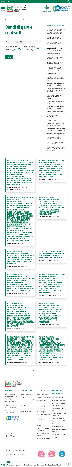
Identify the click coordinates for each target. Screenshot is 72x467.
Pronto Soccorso (41, 420)
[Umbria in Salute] (47, 8)
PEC (6, 450)
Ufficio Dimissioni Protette (42, 424)
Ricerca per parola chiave (15, 42)
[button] (19, 49)
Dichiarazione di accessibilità (14, 454)
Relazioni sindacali (26, 409)
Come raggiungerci (57, 397)
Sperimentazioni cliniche (44, 438)
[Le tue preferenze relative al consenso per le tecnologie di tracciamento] (68, 464)
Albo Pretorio (25, 406)
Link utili (54, 437)
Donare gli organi (41, 406)
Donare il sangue (41, 409)
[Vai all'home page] (16, 8)
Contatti (11, 450)
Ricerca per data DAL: (12, 46)
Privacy (17, 450)
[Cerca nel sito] (69, 1)
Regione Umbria (5, 1)
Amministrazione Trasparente (26, 396)
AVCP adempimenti (26, 412)
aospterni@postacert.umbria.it (14, 412)
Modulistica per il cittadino (41, 401)
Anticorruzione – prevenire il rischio (57, 425)
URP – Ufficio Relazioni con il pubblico (43, 429)
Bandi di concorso (26, 403)
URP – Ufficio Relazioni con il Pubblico (59, 404)
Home (7, 20)
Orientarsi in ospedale (58, 400)
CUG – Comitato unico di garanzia (59, 430)
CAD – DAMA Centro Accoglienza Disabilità (58, 420)
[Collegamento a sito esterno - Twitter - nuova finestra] (11, 435)
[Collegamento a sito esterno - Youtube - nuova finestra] (7, 435)
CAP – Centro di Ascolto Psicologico (59, 414)
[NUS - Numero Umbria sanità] (61, 8)
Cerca (9, 57)
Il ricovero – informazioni (44, 397)
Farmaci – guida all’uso (58, 434)
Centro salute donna (42, 395)
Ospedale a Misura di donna (58, 409)
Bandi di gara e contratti (28, 400)
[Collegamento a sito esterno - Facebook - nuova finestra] (9, 435)
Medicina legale (41, 412)
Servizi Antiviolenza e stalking (43, 434)
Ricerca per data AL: (29, 46)
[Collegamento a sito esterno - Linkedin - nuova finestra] (14, 435)
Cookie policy (25, 450)
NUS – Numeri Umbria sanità (43, 416)
